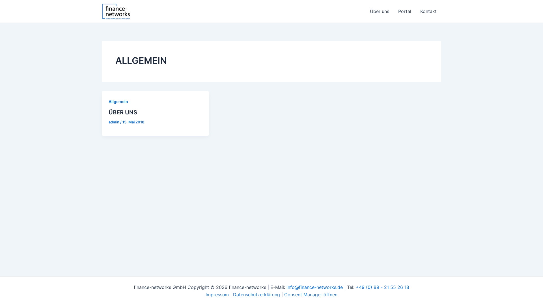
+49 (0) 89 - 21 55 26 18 (382, 287)
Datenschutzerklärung (256, 294)
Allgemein (118, 101)
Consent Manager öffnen (310, 294)
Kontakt (428, 11)
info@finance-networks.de (314, 287)
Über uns (379, 11)
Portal (404, 11)
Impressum (217, 294)
